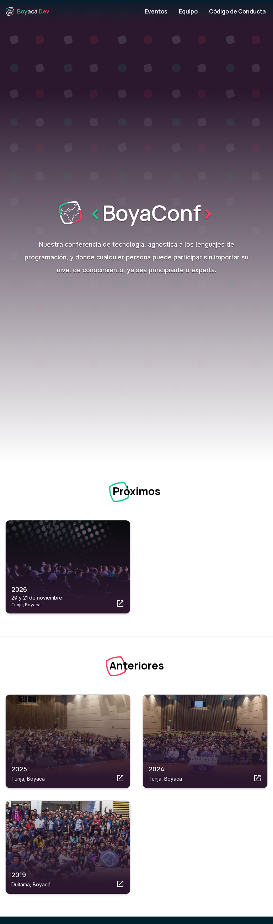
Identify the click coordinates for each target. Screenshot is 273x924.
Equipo (188, 11)
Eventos (156, 11)
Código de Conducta (237, 11)
